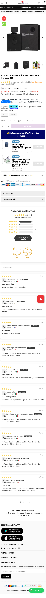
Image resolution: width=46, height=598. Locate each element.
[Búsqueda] (6, 3)
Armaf (3, 72)
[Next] (42, 37)
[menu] (2, 3)
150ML (5, 115)
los (25, 591)
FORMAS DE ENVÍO (9, 199)
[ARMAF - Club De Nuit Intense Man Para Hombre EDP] (6, 65)
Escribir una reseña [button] (23, 238)
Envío (12, 94)
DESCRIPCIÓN (8, 194)
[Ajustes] (39, 3)
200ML (13, 115)
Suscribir (6, 576)
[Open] (40, 299)
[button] (43, 3)
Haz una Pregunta (27, 121)
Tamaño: (7, 111)
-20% (4, 18)
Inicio (3, 11)
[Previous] (3, 37)
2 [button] (20, 502)
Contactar (38, 590)
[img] (6, 276)
